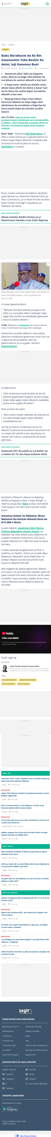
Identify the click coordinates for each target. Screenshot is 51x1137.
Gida (3, 44)
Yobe (25, 503)
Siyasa (4, 785)
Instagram (24, 325)
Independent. (9, 346)
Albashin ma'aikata (28, 680)
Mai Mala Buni (34, 133)
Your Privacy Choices (28, 1136)
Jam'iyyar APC (23, 684)
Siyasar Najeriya (9, 680)
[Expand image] (48, 264)
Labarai (11, 44)
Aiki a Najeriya (8, 684)
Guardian (7, 146)
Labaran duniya (7, 826)
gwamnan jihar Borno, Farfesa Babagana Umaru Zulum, (22, 529)
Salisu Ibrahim (29, 68)
